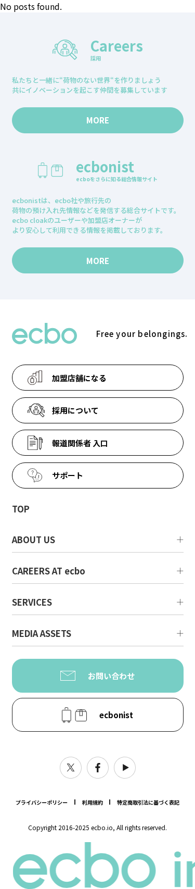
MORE (97, 120)
